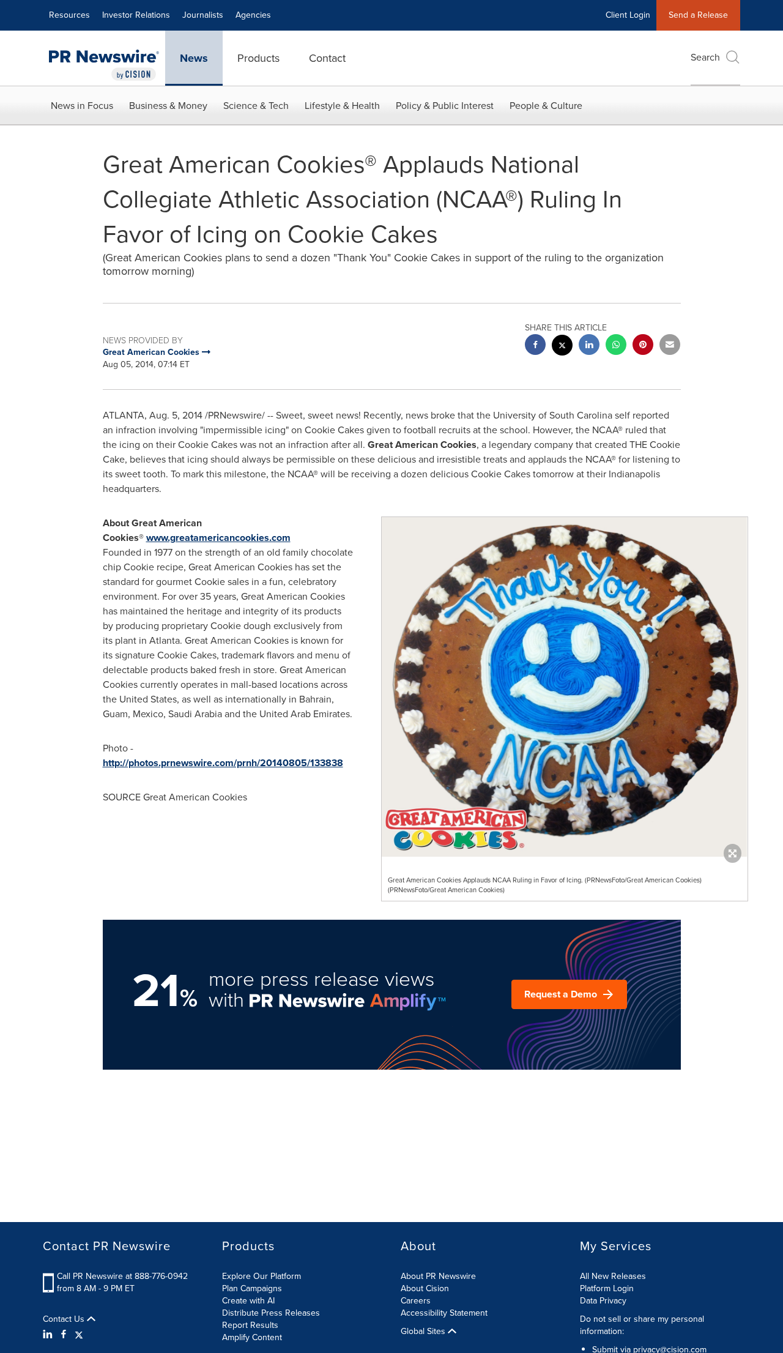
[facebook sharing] (535, 346)
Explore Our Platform (261, 1276)
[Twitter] (79, 1335)
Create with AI (248, 1300)
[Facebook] (63, 1335)
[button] (565, 687)
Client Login (628, 15)
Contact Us (65, 1319)
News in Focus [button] (82, 106)
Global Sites (424, 1331)
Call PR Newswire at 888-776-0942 (122, 1276)
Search (705, 57)
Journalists (202, 15)
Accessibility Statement (444, 1312)
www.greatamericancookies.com (218, 538)
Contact (327, 58)
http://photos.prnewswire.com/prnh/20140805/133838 (223, 763)
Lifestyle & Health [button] (342, 106)
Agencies (253, 15)
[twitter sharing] (562, 347)
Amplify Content (252, 1337)
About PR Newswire (438, 1276)
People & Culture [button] (546, 106)
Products (258, 58)
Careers (416, 1300)
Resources (69, 15)
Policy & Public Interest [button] (445, 106)
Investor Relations (136, 15)
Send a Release (698, 15)
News (194, 58)
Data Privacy (603, 1300)
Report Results (250, 1325)
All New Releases (613, 1276)
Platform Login (607, 1288)
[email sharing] (669, 346)
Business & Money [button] (168, 106)
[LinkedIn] (49, 1335)
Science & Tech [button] (256, 106)
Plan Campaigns (252, 1288)
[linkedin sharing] (589, 346)
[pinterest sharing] (643, 346)
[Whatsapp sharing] (616, 346)
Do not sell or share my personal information (642, 1325)
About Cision (425, 1288)
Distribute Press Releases (271, 1312)
